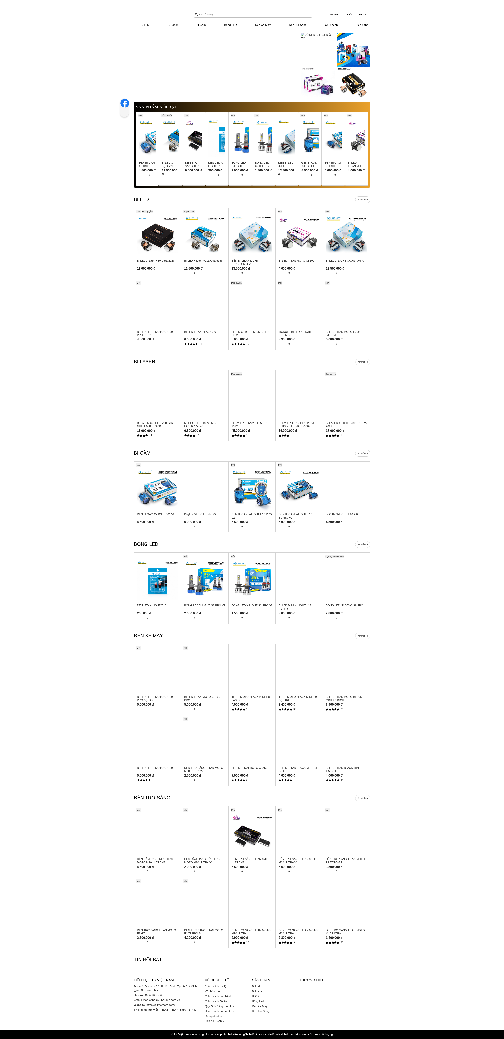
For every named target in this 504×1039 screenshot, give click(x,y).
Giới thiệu (334, 14)
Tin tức (349, 14)
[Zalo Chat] (493, 1011)
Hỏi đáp (363, 14)
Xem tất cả (363, 203)
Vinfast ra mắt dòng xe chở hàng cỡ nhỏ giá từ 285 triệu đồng (170, 1020)
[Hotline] (493, 998)
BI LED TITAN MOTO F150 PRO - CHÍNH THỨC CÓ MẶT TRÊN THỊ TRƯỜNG (330, 1020)
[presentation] (137, 63)
